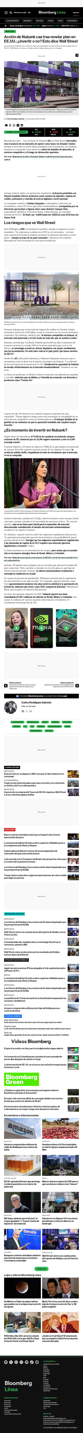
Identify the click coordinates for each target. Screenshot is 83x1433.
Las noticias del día (17, 722)
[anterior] (6, 685)
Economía (7, 1400)
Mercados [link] (39, 21)
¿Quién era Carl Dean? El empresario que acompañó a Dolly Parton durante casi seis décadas (60, 1338)
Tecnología (46, 1406)
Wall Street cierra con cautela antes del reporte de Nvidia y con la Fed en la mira (60, 1258)
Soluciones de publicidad (51, 1424)
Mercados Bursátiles (55, 726)
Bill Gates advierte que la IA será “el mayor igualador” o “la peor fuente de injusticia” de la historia (21, 1221)
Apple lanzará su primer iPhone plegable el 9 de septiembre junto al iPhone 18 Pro (59, 686)
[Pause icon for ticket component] (5, 25)
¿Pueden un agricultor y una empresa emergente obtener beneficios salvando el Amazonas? (31, 1091)
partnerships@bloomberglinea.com (54, 1418)
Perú (44, 1377)
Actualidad (7, 1406)
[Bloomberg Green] (41, 1079)
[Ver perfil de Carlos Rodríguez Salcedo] (12, 707)
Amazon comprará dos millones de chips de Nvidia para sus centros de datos (20, 1147)
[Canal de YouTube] (16, 1362)
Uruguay (46, 1383)
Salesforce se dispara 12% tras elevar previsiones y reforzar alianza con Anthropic (60, 1221)
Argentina (46, 1370)
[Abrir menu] (6, 12)
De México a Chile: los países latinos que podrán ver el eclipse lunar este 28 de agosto (22, 1304)
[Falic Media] (76, 15)
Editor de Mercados (28, 706)
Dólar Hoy (7, 1404)
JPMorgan (16, 726)
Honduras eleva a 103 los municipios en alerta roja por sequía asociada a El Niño (59, 1147)
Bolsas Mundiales (36, 731)
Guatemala (46, 1391)
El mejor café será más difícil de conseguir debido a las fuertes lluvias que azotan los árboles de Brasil (33, 1099)
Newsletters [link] (27, 21)
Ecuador (46, 1379)
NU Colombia (67, 722)
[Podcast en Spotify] (37, 1362)
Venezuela (46, 1373)
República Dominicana (50, 1389)
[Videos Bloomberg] (41, 1042)
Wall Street (49, 731)
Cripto (6, 1408)
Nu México (55, 722)
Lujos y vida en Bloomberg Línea (22, 1275)
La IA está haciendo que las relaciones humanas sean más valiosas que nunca (37, 1028)
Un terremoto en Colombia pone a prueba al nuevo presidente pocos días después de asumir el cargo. (33, 1058)
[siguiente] (77, 685)
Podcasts (7, 1412)
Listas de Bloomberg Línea (12, 1414)
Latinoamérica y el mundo (51, 1364)
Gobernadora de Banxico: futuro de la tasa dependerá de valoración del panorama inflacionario (22, 686)
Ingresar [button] (76, 12)
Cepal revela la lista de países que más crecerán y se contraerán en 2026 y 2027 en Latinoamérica (34, 784)
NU (49, 141)
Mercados (10, 31)
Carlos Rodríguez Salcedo (15, 119)
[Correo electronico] (22, 711)
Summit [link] (50, 21)
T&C (44, 1408)
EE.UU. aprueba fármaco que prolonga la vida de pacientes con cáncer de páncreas (22, 1184)
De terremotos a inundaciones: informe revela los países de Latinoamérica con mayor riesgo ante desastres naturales (32, 1107)
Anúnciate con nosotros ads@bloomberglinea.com (59, 1420)
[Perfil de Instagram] (21, 1362)
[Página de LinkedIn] (26, 1362)
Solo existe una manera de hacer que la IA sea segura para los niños (33, 1022)
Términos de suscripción (51, 1404)
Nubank (45, 722)
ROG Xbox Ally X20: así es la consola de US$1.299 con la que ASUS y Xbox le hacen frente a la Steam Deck (21, 1338)
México (45, 1368)
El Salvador (46, 1387)
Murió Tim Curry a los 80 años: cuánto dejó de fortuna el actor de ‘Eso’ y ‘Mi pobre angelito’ (60, 1304)
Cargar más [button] (41, 1269)
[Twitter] (26, 711)
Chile (44, 1375)
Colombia (46, 1372)
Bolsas (67, 726)
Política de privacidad (50, 1402)
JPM (22, 229)
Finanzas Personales (10, 1410)
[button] (76, 55)
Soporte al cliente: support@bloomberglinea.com (58, 1422)
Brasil (45, 1366)
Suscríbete (46, 1400)
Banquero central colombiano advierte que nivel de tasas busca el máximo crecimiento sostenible (22, 1258)
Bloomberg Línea (33, 722)
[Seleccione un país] (29, 12)
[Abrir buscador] (11, 12)
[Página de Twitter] (11, 1362)
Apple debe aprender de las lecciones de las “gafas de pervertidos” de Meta (36, 1035)
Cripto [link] (60, 21)
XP (16, 358)
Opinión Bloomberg (13, 1016)
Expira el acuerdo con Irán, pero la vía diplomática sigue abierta (33, 1048)
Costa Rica (46, 1385)
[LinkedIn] (30, 711)
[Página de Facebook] (6, 1362)
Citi (32, 726)
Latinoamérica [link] (72, 21)
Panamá (45, 1381)
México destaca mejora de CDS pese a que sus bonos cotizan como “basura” (60, 1182)
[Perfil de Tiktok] (32, 1362)
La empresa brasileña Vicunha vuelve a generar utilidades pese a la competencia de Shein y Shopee (34, 844)
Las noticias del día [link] (12, 21)
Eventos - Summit (48, 1416)
